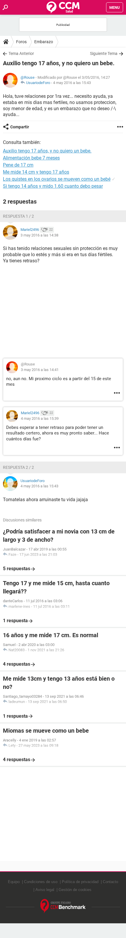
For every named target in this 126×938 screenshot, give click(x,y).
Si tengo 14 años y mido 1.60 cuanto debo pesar (53, 186)
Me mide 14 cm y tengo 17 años (36, 172)
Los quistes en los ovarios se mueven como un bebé (56, 179)
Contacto (110, 882)
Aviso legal (44, 889)
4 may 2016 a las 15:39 (40, 418)
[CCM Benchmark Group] (63, 906)
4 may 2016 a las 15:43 (72, 82)
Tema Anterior (21, 53)
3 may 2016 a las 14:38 (39, 235)
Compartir (19, 127)
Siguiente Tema (104, 53)
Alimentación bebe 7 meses (31, 158)
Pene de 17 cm (18, 165)
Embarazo (43, 41)
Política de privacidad (80, 882)
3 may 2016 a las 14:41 (40, 370)
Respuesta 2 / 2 (18, 467)
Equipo (14, 882)
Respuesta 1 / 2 (18, 216)
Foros (21, 41)
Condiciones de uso (40, 882)
